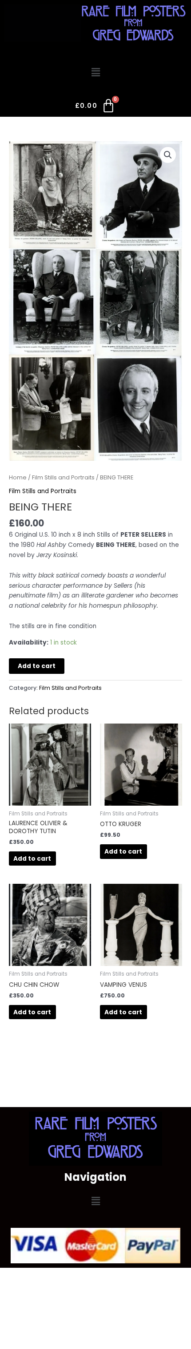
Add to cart (37, 666)
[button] (95, 72)
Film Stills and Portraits (63, 477)
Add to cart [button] (32, 858)
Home (18, 477)
